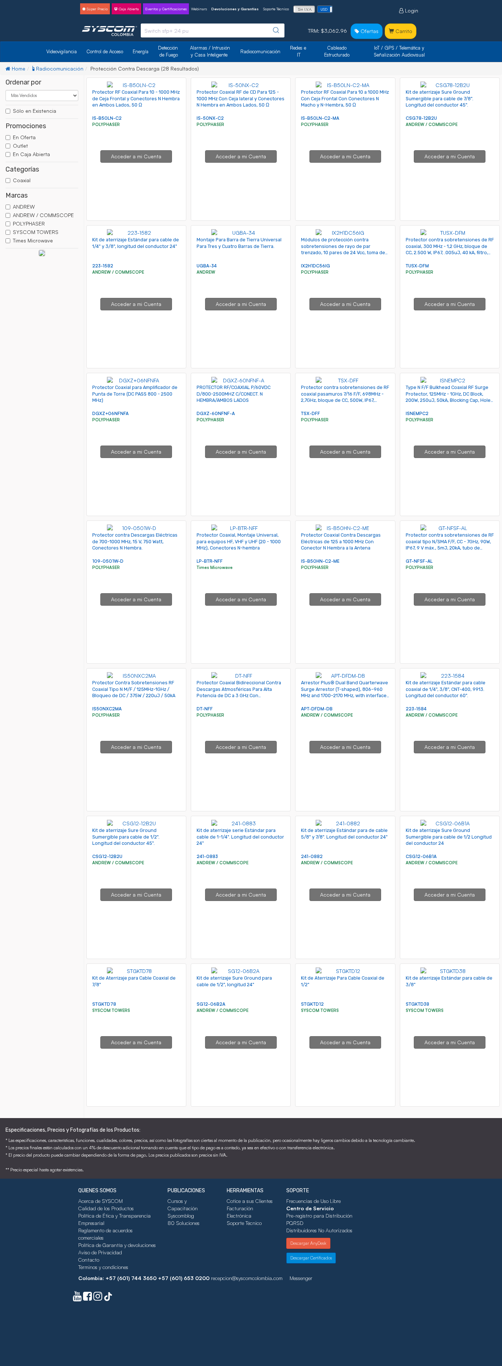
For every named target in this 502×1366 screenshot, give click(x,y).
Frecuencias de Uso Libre (313, 1201)
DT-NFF (205, 708)
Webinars (199, 9)
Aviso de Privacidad (100, 1252)
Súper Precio (97, 9)
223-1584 (416, 708)
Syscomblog (181, 1215)
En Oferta (24, 137)
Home (17, 68)
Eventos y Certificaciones (166, 9)
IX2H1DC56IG (315, 265)
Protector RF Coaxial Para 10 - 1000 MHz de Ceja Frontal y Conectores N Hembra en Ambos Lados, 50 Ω (136, 98)
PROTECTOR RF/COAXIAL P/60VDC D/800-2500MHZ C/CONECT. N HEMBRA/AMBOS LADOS (233, 394)
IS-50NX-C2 (210, 118)
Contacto (88, 1260)
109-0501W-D (107, 561)
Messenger (301, 1278)
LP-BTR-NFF (210, 561)
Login (411, 10)
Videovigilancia (61, 51)
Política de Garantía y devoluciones (117, 1245)
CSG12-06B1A (421, 856)
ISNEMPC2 (417, 413)
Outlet (20, 146)
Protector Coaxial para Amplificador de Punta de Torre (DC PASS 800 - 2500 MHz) (135, 394)
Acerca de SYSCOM (100, 1201)
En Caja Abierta (31, 154)
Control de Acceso (104, 51)
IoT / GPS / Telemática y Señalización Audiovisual (400, 51)
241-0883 (207, 856)
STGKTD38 (417, 1004)
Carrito (403, 31)
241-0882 (312, 856)
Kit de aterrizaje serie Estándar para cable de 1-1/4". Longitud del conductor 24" (240, 837)
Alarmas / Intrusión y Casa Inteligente (211, 51)
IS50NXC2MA (107, 708)
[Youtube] (77, 1298)
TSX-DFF (310, 413)
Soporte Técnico (276, 9)
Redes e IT (298, 51)
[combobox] (212, 30)
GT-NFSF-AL (419, 561)
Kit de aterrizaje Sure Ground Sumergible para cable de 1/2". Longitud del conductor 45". (125, 837)
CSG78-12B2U (421, 118)
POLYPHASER (29, 223)
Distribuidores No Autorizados (319, 1230)
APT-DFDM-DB (317, 708)
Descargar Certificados (311, 1258)
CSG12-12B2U (107, 856)
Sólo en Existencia (34, 111)
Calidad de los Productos (106, 1208)
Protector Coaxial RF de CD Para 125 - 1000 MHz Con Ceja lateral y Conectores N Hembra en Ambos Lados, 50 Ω (240, 98)
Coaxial (22, 180)
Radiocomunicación (260, 51)
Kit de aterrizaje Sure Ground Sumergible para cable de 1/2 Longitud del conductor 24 (449, 837)
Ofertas (369, 31)
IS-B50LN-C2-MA (320, 118)
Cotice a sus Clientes (250, 1201)
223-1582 (102, 265)
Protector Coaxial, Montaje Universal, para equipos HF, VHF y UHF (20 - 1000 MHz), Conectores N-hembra (239, 541)
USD (323, 9)
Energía (140, 51)
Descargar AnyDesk (308, 1243)
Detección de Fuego (168, 51)
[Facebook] (87, 1298)
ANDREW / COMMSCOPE (43, 215)
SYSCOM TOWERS (35, 232)
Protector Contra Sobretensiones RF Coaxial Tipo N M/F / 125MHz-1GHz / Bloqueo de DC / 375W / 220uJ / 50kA (133, 689)
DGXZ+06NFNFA (110, 413)
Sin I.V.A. (305, 9)
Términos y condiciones (103, 1267)
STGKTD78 (104, 1004)
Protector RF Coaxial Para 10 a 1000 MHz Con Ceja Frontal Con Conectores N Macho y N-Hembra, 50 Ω (345, 98)
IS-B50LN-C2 (107, 118)
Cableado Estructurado (336, 51)
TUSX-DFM (417, 265)
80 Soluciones (184, 1223)
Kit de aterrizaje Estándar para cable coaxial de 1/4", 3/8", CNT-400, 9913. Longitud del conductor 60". (445, 689)
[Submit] (275, 30)
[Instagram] (97, 1298)
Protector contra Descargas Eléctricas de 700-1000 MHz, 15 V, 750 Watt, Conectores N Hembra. (135, 541)
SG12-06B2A (211, 1004)
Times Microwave (33, 240)
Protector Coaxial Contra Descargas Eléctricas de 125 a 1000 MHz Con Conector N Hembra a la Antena (341, 541)
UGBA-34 (207, 265)
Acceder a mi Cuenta (136, 156)
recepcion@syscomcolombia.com (247, 1278)
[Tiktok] (108, 1298)
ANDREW (24, 206)
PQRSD (295, 1223)
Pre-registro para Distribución (319, 1215)
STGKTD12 (312, 1004)
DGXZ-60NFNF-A (216, 413)
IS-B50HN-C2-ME (320, 561)
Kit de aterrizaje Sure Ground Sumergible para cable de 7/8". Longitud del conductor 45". (439, 98)
